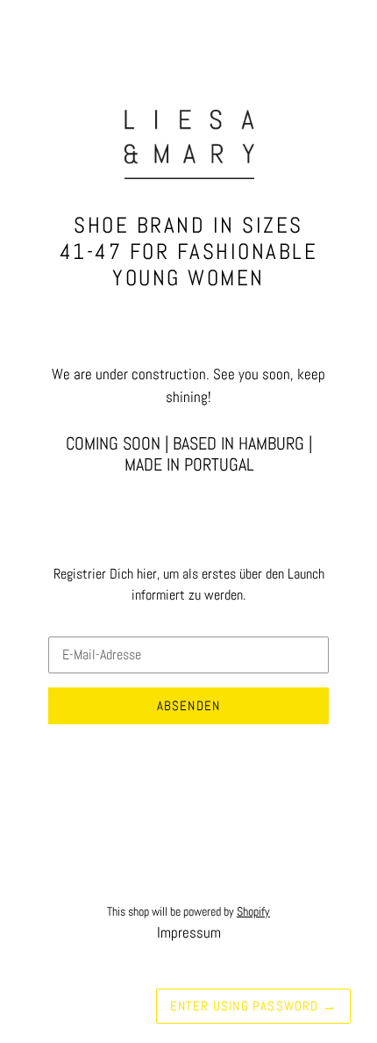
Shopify (253, 911)
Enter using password (253, 1005)
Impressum (189, 932)
